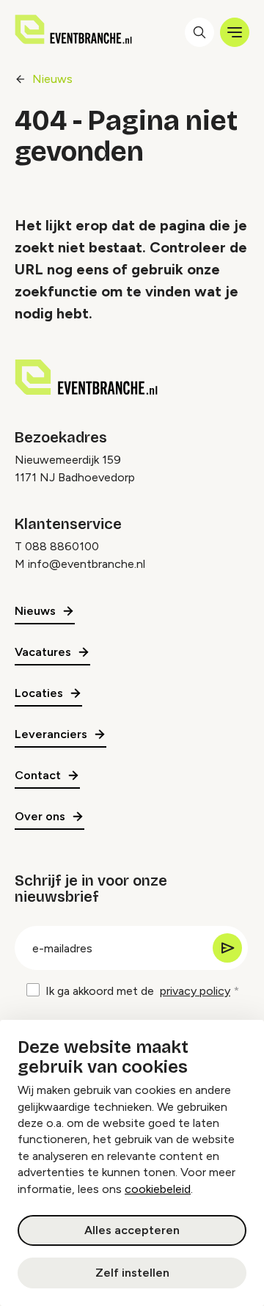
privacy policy (195, 991)
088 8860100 (62, 546)
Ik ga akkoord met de (137, 991)
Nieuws (52, 79)
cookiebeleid (158, 1189)
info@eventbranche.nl (86, 564)
